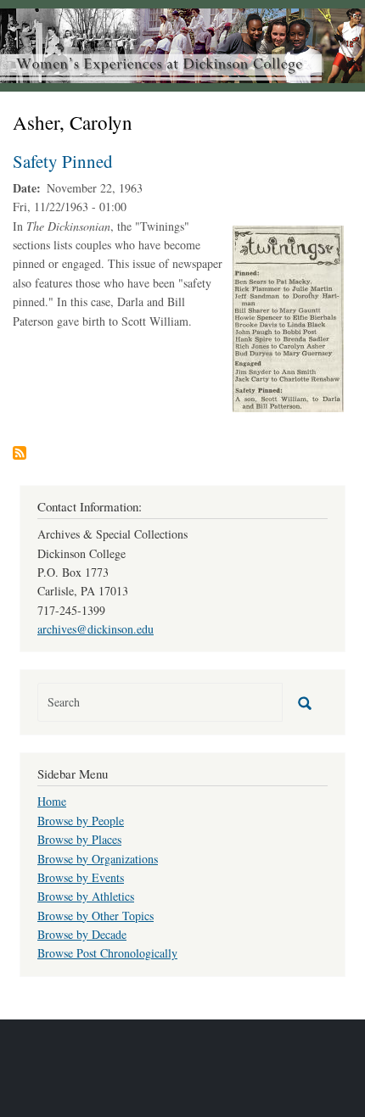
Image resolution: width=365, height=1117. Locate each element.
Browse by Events (80, 877)
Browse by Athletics (85, 896)
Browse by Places (79, 839)
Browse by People (80, 821)
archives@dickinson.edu (95, 629)
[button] (288, 317)
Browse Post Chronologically (107, 953)
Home (51, 801)
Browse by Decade (81, 934)
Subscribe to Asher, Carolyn (19, 453)
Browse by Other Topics (95, 916)
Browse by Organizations (97, 859)
